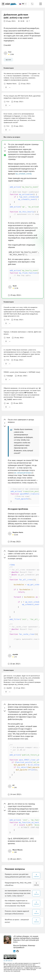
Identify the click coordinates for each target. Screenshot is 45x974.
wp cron (8, 59)
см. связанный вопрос (22, 473)
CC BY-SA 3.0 (8, 960)
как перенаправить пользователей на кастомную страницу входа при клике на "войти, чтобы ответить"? (18, 893)
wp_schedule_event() (23, 174)
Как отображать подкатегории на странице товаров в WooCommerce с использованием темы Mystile (17, 903)
